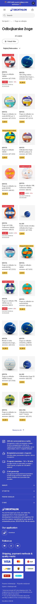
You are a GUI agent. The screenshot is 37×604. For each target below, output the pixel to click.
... (11, 21)
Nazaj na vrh (17, 430)
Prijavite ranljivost (23, 579)
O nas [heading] (4, 497)
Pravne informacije (8, 579)
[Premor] (33, 3)
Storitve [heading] (5, 485)
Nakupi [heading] (4, 479)
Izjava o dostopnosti (9, 582)
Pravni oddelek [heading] (8, 491)
